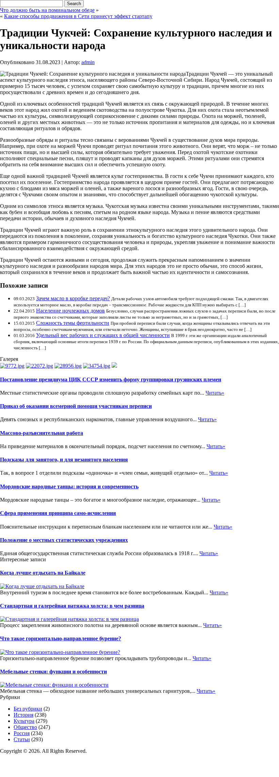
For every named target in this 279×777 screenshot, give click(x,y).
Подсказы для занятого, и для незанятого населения (64, 459)
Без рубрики (28, 709)
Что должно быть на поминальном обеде (47, 10)
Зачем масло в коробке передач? (73, 298)
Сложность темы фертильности (72, 323)
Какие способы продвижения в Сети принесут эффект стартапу (78, 16)
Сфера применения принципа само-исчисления (58, 513)
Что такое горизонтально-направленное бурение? (60, 638)
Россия (22, 733)
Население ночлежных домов (70, 311)
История (23, 715)
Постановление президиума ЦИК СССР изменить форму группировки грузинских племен (110, 379)
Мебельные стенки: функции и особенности (53, 671)
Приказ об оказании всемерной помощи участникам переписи (76, 406)
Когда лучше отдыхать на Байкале (42, 573)
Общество (25, 727)
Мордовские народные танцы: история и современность (69, 486)
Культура (24, 721)
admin (88, 62)
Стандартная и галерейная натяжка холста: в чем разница (72, 606)
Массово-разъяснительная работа (41, 433)
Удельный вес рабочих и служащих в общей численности (103, 335)
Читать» (215, 393)
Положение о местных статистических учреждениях (64, 540)
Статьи (22, 739)
